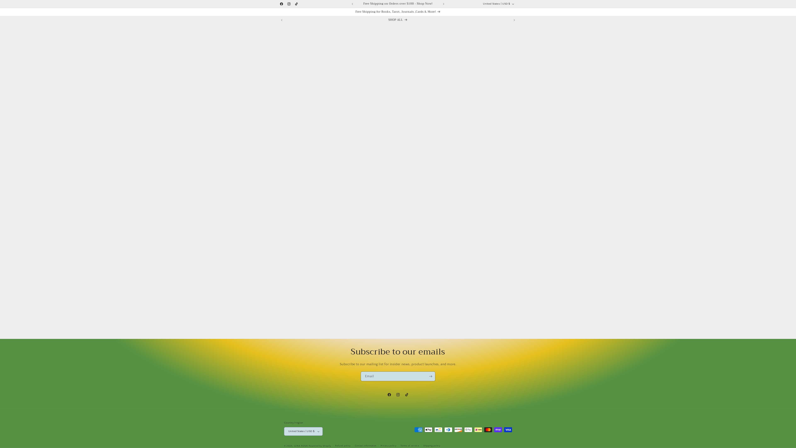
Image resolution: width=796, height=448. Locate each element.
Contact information (365, 445)
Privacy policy (389, 445)
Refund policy (343, 445)
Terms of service (409, 445)
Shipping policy (431, 445)
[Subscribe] (430, 376)
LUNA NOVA (301, 446)
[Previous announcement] (352, 4)
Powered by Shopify (320, 446)
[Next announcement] (443, 4)
